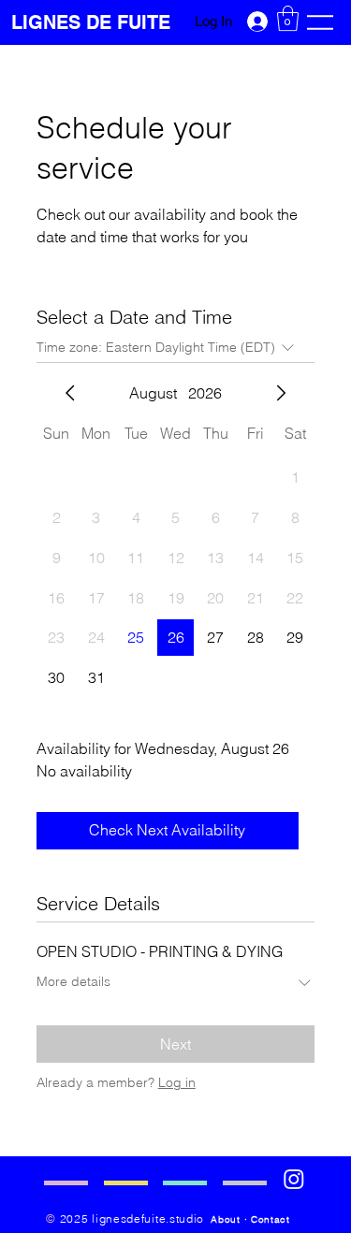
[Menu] (320, 22)
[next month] (281, 393)
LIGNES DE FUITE (93, 22)
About (225, 1219)
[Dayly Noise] (294, 1179)
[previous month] (70, 393)
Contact (270, 1219)
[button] (288, 18)
